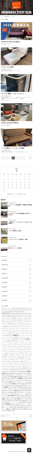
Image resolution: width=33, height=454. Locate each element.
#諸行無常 (29, 405)
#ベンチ (24, 353)
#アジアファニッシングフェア (22, 321)
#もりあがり (7, 321)
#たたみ (26, 318)
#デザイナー (16, 346)
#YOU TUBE (17, 315)
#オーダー (5, 326)
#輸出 (15, 407)
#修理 (28, 371)
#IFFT (13, 310)
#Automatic (18, 308)
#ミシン (24, 359)
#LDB (22, 310)
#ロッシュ (29, 364)
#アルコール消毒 (7, 323)
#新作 (30, 390)
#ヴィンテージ (28, 366)
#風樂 (27, 409)
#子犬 (28, 380)
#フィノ (6, 351)
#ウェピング (11, 325)
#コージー (13, 333)
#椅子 (8, 395)
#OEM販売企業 (16, 311)
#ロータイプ (8, 366)
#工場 (18, 383)
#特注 (18, 399)
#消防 (27, 397)
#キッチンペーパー (17, 328)
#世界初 (24, 368)
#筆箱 (28, 402)
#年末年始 (7, 385)
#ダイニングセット (25, 343)
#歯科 (26, 395)
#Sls (11, 313)
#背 (9, 405)
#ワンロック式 (21, 366)
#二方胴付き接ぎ (11, 369)
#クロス (24, 330)
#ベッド (14, 353)
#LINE (25, 310)
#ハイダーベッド (15, 349)
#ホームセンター (9, 356)
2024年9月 (16, 283)
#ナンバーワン (7, 349)
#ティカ (17, 344)
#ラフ (20, 363)
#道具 (25, 407)
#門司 (13, 409)
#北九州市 (19, 377)
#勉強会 (6, 377)
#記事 (12, 405)
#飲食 (5, 410)
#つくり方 (6, 320)
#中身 (6, 369)
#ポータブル (15, 358)
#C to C (7, 310)
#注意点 (18, 397)
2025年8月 (16, 269)
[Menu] (29, 450)
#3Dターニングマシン (7, 308)
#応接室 (24, 387)
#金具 (10, 409)
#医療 (23, 377)
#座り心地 (12, 385)
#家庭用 (28, 382)
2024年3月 (16, 287)
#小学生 (10, 383)
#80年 (13, 308)
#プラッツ (21, 351)
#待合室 (14, 387)
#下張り (20, 368)
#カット (30, 326)
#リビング (12, 364)
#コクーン (28, 330)
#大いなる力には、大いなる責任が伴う (14, 380)
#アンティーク (15, 323)
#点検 (30, 397)
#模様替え (22, 395)
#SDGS (22, 311)
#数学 (27, 390)
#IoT (16, 310)
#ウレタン (16, 325)
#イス (20, 323)
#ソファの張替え (25, 339)
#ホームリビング (17, 356)
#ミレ (27, 359)
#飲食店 (9, 410)
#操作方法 (16, 390)
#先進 (20, 373)
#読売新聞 (24, 405)
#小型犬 (6, 383)
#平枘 (3, 385)
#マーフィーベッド (17, 359)
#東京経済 (27, 394)
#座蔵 (20, 385)
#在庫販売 (26, 378)
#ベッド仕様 (19, 353)
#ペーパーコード (22, 354)
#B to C (27, 308)
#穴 (18, 402)
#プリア (26, 351)
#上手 (13, 368)
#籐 (4, 404)
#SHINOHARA (5, 313)
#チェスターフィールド (9, 344)
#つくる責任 (18, 320)
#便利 (25, 371)
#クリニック (19, 330)
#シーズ (24, 335)
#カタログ (25, 326)
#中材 (3, 369)
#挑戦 (29, 389)
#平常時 (30, 383)
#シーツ (28, 335)
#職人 (30, 404)
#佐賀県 (12, 371)
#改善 (21, 390)
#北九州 (13, 377)
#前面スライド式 (13, 375)
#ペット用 (15, 354)
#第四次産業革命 (23, 402)
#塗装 (30, 378)
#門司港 (17, 409)
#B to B (23, 308)
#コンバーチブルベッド (20, 331)
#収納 (29, 377)
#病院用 (24, 400)
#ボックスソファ (26, 356)
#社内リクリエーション (11, 402)
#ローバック (14, 366)
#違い (28, 407)
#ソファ (18, 339)
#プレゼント (9, 353)
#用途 (13, 400)
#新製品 (14, 392)
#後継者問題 (19, 387)
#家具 (10, 382)
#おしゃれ (25, 315)
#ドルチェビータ (20, 348)
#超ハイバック (5, 407)
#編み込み (18, 404)
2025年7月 (16, 274)
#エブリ (24, 325)
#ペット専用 (10, 354)
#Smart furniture (16, 313)
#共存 (28, 373)
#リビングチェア (19, 364)
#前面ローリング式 (22, 375)
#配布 (7, 409)
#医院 (26, 377)
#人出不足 (27, 369)
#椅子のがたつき (14, 395)
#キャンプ (7, 330)
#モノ (30, 359)
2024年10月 (16, 278)
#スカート (7, 337)
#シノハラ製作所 (12, 335)
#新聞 (11, 392)
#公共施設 (24, 373)
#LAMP (19, 310)
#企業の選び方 (6, 371)
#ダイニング (17, 343)
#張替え (6, 387)
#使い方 (16, 371)
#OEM (6, 311)
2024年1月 (16, 296)
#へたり (28, 320)
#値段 (11, 373)
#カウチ (15, 326)
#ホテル (28, 354)
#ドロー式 (26, 348)
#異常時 (17, 400)
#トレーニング (12, 348)
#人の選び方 (21, 369)
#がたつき (19, 316)
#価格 (22, 371)
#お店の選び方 (8, 316)
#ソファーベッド (5, 343)
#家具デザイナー (22, 382)
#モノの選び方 (21, 361)
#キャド (23, 328)
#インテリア (25, 323)
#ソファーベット (26, 341)
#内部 (4, 375)
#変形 (3, 380)
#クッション (13, 330)
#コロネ (13, 331)
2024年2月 (16, 292)
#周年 (16, 378)
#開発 (21, 409)
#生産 (5, 400)
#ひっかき (23, 320)
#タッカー (12, 343)
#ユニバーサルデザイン (9, 363)
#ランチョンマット (26, 363)
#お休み (30, 315)
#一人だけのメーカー (6, 368)
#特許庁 (22, 399)
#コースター (19, 333)
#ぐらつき (24, 316)
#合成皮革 (12, 378)
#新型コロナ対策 (5, 392)
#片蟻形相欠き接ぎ (9, 399)
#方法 (18, 392)
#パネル (21, 349)
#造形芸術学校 (20, 407)
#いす (21, 315)
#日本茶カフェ (23, 392)
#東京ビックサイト (20, 394)
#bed (30, 308)
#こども (18, 318)
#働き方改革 (15, 373)
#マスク (20, 358)
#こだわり (5, 318)
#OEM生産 (10, 311)
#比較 (4, 397)
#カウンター (20, 326)
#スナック (29, 337)
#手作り (11, 389)
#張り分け (28, 385)
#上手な (16, 368)
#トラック (27, 346)
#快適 (28, 387)
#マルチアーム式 (9, 359)
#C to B (3, 310)
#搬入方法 (6, 390)
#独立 (27, 399)
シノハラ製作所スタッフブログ (8, 16)
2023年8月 (16, 301)
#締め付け (13, 404)
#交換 (17, 369)
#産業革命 (9, 400)
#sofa (21, 313)
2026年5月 (16, 260)
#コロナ (8, 331)
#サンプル (28, 333)
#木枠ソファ (7, 394)
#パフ (24, 349)
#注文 (21, 397)
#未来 (14, 394)
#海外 (24, 397)
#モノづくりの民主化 (12, 361)
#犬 (25, 399)
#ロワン (3, 366)
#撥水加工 (11, 390)
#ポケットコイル (8, 358)
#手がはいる (6, 389)
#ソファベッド (12, 341)
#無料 (3, 399)
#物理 (15, 399)
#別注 (7, 375)
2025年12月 (16, 265)
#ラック (17, 363)
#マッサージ (25, 358)
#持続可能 (25, 389)
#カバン (3, 328)
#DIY (10, 310)
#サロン (24, 333)
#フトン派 (10, 351)
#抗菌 (21, 389)
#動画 (9, 377)
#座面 (23, 385)
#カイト (10, 326)
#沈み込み (13, 397)
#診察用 (15, 405)
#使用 (19, 371)
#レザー (25, 364)
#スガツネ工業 (13, 337)
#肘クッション (5, 405)
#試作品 (19, 405)
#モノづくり (4, 361)
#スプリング (4, 339)
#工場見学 (22, 383)
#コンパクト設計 (7, 333)
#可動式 (8, 378)
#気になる (8, 397)
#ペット (29, 353)
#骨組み (13, 410)
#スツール (24, 337)
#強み (10, 387)
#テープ (26, 344)
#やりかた (12, 321)
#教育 (24, 390)
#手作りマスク (16, 389)
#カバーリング (9, 328)
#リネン (8, 364)
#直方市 (28, 400)
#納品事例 (7, 404)
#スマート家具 (11, 339)
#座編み (17, 385)
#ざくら (22, 318)
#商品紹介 (20, 378)
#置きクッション (24, 404)
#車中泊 (11, 407)
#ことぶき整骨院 (12, 318)
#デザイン (22, 346)
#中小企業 (29, 368)
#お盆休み (14, 316)
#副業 (28, 375)
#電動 (24, 409)
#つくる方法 (12, 320)
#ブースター (16, 351)
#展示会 (14, 383)
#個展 (8, 373)
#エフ (20, 325)
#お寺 (3, 316)
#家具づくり (15, 382)
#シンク (20, 335)
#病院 (20, 400)
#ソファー (19, 341)
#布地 (26, 383)
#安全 (4, 382)
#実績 (7, 382)
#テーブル (21, 344)
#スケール (19, 337)
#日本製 (28, 392)
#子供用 (24, 380)
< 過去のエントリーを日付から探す (16, 194)
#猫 (30, 399)
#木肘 (11, 394)
